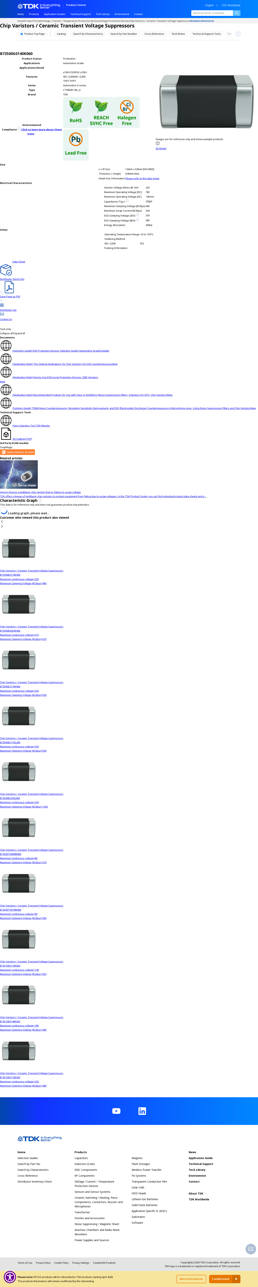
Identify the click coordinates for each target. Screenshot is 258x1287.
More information (191, 1279)
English (209, 5)
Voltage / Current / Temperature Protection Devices (70, 20)
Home (21, 20)
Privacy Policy (43, 1262)
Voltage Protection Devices (114, 20)
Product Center (76, 5)
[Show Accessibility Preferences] (10, 1277)
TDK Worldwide (230, 5)
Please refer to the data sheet (142, 178)
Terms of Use (25, 1262)
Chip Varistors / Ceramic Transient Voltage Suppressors (159, 20)
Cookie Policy (61, 1262)
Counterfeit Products (104, 1262)
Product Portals (33, 20)
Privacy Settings (80, 1262)
